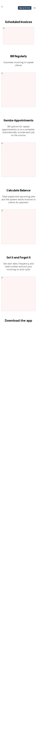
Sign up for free (24, 8)
